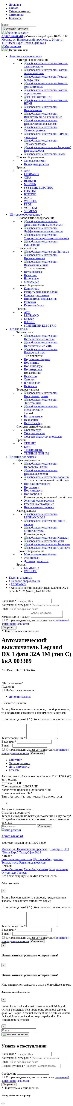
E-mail (6, 745)
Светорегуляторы (35, 130)
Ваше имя (8, 601)
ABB (27, 170)
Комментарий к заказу (15, 616)
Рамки (61, 154)
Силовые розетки (35, 160)
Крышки (63, 537)
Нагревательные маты (38, 345)
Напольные (31, 278)
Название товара (13, 1065)
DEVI (27, 446)
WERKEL (30, 201)
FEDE (28, 204)
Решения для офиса (22, 456)
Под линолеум (33, 366)
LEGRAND (31, 174)
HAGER (29, 322)
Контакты (15, 18)
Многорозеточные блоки (40, 554)
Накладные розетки (36, 164)
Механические (33, 409)
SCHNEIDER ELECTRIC (40, 325)
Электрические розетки (39, 500)
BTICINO (30, 194)
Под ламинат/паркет (37, 359)
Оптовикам (16, 14)
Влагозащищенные (36, 265)
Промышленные (34, 258)
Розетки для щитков (36, 295)
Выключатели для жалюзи (40, 123)
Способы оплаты (12, 869)
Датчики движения (36, 561)
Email (4, 608)
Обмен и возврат (20, 11)
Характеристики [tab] (19, 763)
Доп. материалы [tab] (19, 766)
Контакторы (31, 288)
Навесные (30, 275)
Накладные (31, 419)
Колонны (63, 477)
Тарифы (22, 872)
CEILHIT (30, 443)
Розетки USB (44, 96)
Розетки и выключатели (25, 56)
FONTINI (30, 191)
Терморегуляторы (35, 143)
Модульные (31, 281)
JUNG (28, 197)
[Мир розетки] (11, 46)
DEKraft (29, 318)
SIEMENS (30, 211)
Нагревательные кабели (39, 339)
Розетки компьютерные (39, 504)
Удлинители (31, 557)
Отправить (9, 627)
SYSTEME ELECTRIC (38, 187)
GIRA (27, 177)
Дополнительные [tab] (20, 696)
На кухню (30, 376)
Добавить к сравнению (20, 690)
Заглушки (63, 544)
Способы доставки (36, 869)
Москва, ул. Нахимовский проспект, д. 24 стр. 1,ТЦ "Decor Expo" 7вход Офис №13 (32, 41)
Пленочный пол (34, 352)
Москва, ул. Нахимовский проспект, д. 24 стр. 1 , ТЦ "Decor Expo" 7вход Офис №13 (35, 850)
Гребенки (30, 302)
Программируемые (36, 396)
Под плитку (31, 362)
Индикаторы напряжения (40, 298)
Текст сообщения (13, 738)
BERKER (30, 180)
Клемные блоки (34, 305)
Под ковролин (33, 369)
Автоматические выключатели (43, 224)
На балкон (30, 386)
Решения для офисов (32, 862)
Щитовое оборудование (25, 214)
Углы (60, 541)
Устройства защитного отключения (46, 238)
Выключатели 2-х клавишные (43, 117)
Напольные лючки (36, 466)
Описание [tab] (15, 759)
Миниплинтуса (34, 530)
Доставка (15, 4)
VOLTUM (30, 207)
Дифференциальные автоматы (43, 231)
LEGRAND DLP (34, 517)
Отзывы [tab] (14, 770)
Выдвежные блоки (36, 473)
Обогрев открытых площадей (43, 436)
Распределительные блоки (41, 292)
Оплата (13, 8)
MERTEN (30, 184)
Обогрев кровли (34, 433)
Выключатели (33, 110)
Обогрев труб (32, 429)
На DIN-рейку (33, 423)
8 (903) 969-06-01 (12, 36)
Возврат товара (58, 869)
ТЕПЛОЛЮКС (33, 450)
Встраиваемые (33, 271)
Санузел (29, 379)
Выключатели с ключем (39, 507)
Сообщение (8, 1073)
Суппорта (63, 547)
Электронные (32, 403)
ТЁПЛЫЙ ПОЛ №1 (36, 453)
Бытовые (63, 251)
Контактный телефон (16, 604)
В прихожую (32, 382)
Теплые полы (18, 329)
